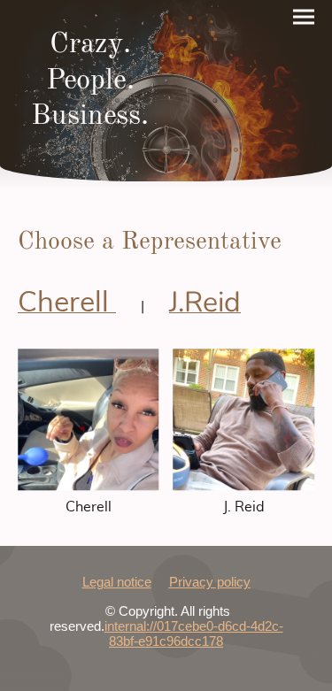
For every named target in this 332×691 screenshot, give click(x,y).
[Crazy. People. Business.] (90, 150)
